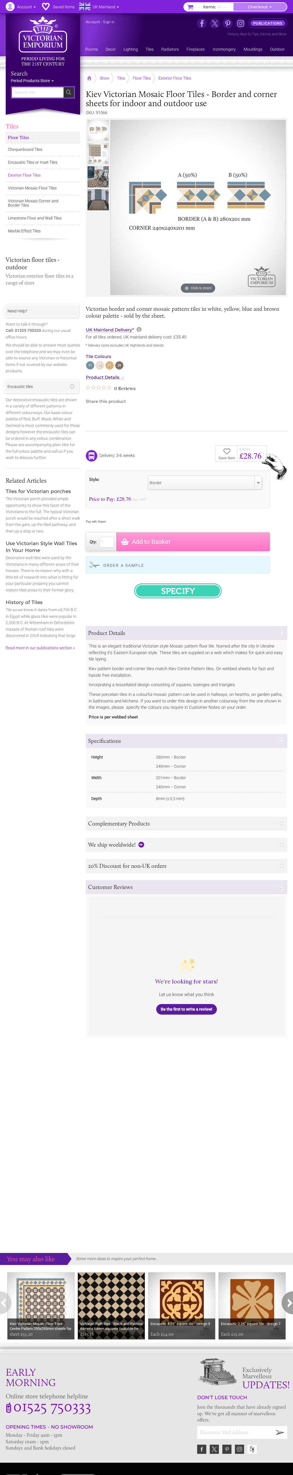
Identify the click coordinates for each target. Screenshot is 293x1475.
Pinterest (226, 1449)
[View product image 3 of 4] (98, 176)
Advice (265, 34)
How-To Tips (249, 34)
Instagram (239, 1449)
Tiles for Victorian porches (38, 491)
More (282, 34)
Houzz (252, 1449)
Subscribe (280, 1432)
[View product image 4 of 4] (98, 199)
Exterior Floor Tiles (24, 175)
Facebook (201, 1449)
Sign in (108, 22)
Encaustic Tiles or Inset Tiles (33, 162)
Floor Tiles (18, 137)
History (233, 34)
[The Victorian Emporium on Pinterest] (228, 23)
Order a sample (123, 565)
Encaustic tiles (20, 386)
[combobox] (205, 483)
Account (93, 22)
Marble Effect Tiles (24, 231)
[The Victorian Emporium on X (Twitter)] (215, 23)
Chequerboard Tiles (25, 149)
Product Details (103, 377)
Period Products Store (31, 80)
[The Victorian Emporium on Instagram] (240, 23)
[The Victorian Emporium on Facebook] (202, 23)
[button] (186, 633)
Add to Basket (151, 541)
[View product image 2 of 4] (98, 153)
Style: (94, 479)
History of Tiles (24, 602)
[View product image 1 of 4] (98, 130)
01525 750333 (52, 1405)
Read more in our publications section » (40, 648)
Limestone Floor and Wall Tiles (35, 218)
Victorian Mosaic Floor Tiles (32, 188)
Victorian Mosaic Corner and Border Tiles (33, 203)
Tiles (12, 126)
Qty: (93, 542)
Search (19, 73)
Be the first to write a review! (186, 1009)
